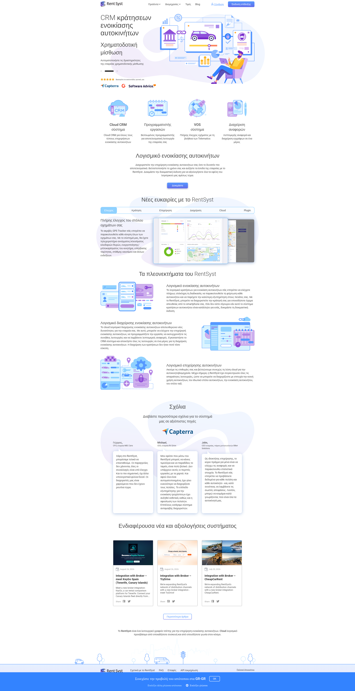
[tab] (101, 71)
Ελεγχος (108, 210)
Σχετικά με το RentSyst (142, 670)
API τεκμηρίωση (189, 670)
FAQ (161, 670)
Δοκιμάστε (177, 185)
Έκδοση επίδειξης (241, 4)
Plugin (247, 210)
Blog (197, 4)
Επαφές (172, 670)
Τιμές (188, 4)
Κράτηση (136, 210)
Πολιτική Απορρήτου (245, 670)
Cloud (222, 210)
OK (214, 678)
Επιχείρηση (165, 210)
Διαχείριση (195, 210)
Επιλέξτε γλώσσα (198, 685)
